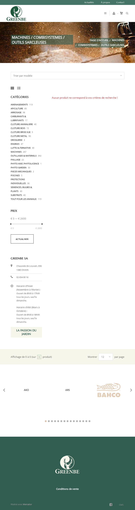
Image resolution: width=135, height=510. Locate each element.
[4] (55, 421)
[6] (61, 421)
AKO (26, 390)
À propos (105, 2)
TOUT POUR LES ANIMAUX (24, 199)
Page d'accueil (99, 40)
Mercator (27, 504)
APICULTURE (17, 108)
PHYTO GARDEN (19, 167)
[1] (46, 421)
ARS (67, 390)
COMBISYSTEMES (88, 45)
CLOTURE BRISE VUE (20, 132)
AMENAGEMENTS (19, 104)
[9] (71, 421)
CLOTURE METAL (19, 136)
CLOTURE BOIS (18, 128)
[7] (64, 421)
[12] (80, 421)
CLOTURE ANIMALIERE (22, 124)
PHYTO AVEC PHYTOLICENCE (25, 163)
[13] (83, 421)
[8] (67, 421)
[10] (74, 421)
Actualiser (22, 239)
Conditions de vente (67, 488)
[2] (49, 421)
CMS (121, 504)
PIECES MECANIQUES (21, 171)
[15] (89, 421)
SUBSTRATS (16, 195)
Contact (120, 2)
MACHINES (118, 40)
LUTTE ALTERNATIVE (21, 147)
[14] (86, 421)
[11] (77, 421)
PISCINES (15, 175)
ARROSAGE (16, 112)
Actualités (89, 2)
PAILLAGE (15, 159)
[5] (58, 421)
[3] (52, 421)
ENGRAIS (15, 143)
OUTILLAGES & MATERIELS (24, 155)
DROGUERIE (16, 139)
